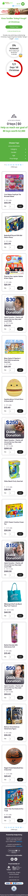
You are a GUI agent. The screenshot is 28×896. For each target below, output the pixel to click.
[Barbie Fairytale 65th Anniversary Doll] (14, 633)
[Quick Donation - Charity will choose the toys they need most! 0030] (14, 306)
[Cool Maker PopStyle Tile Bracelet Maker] (14, 183)
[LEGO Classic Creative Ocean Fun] (14, 510)
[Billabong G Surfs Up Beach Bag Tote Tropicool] (14, 592)
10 (20, 165)
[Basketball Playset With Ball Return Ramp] (14, 224)
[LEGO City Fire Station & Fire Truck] (14, 797)
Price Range (14, 158)
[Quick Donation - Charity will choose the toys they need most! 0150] (14, 551)
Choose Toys (14, 27)
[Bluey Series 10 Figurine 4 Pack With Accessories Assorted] (14, 346)
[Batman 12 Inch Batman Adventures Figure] (14, 715)
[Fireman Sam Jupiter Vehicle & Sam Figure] (14, 265)
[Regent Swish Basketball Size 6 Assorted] (14, 756)
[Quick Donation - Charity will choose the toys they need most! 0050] (14, 674)
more (16, 39)
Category (14, 149)
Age (13, 155)
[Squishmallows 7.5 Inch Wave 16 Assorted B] (14, 387)
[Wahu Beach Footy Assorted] (14, 469)
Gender (13, 152)
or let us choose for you (14, 31)
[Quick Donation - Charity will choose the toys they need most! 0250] (14, 428)
